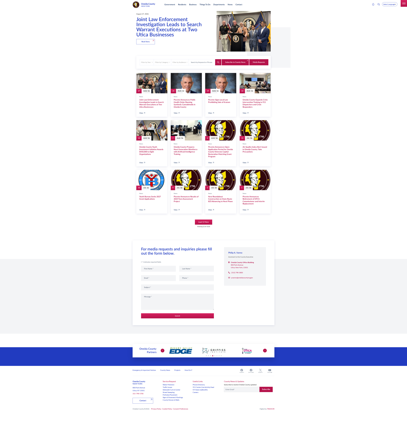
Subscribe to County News (235, 62)
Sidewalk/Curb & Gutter (171, 390)
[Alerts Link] (373, 4)
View (141, 113)
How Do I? (188, 370)
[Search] (218, 62)
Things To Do (205, 5)
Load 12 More (203, 222)
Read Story (145, 42)
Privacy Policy (156, 409)
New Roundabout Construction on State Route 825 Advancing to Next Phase (220, 199)
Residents (182, 5)
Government (169, 5)
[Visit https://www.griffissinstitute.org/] (213, 350)
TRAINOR (270, 409)
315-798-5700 (138, 394)
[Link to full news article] (151, 83)
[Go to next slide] (265, 350)
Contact (239, 5)
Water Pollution (168, 385)
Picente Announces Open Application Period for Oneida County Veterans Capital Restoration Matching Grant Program (220, 152)
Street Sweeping (168, 392)
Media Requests (259, 62)
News (230, 5)
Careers (195, 392)
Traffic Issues (167, 387)
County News (165, 370)
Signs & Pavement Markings (173, 397)
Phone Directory (199, 385)
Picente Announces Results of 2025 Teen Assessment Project (186, 199)
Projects (177, 370)
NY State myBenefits (200, 390)
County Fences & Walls (171, 400)
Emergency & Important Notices (144, 370)
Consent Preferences (180, 409)
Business (193, 5)
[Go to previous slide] (162, 350)
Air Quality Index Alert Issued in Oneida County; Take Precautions (255, 149)
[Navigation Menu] (404, 3)
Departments (219, 5)
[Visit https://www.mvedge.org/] (180, 350)
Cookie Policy (167, 409)
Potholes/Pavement (170, 395)
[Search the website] (379, 4)
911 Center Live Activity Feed (203, 387)
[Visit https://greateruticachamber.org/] (246, 350)
